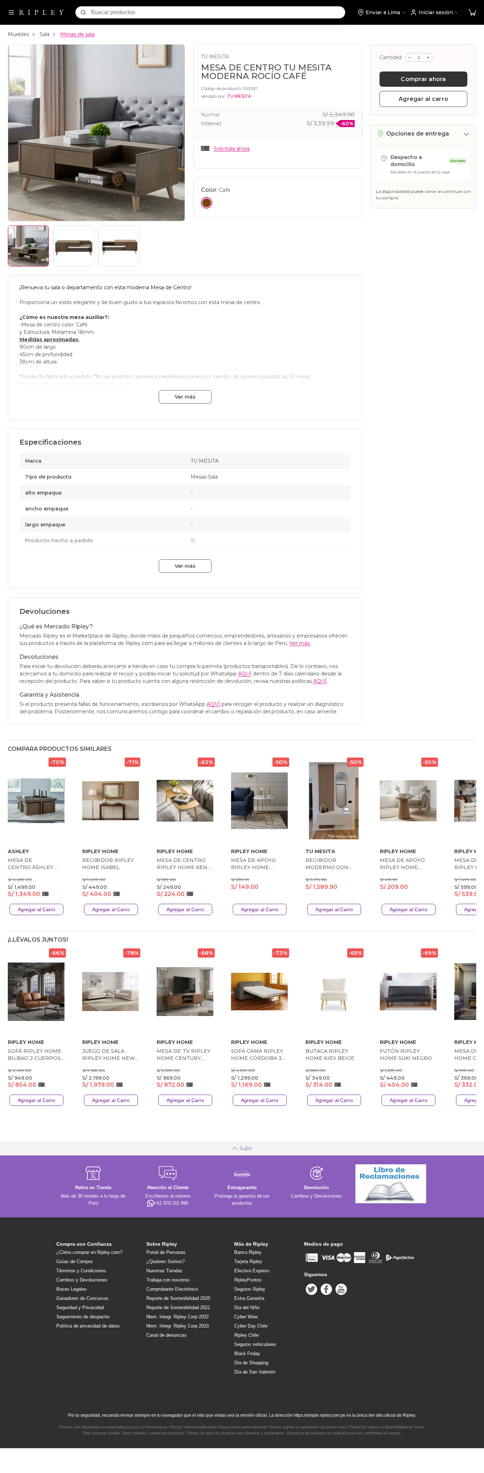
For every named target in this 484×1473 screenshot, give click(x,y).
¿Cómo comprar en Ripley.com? (89, 1252)
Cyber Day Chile (251, 1326)
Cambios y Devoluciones (81, 1280)
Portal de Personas (166, 1252)
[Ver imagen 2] (73, 246)
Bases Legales (71, 1289)
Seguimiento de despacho (82, 1316)
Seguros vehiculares (255, 1344)
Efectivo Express (252, 1270)
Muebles (18, 34)
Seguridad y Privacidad (80, 1307)
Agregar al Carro (36, 909)
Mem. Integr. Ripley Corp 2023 (177, 1326)
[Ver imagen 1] (28, 246)
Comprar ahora (423, 79)
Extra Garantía (249, 1298)
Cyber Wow (246, 1316)
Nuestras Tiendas (164, 1270)
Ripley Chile (246, 1335)
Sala (45, 34)
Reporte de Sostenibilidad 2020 (178, 1298)
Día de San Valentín (254, 1372)
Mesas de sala (77, 34)
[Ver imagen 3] (119, 246)
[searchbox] (218, 12)
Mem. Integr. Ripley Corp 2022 (177, 1316)
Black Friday (247, 1353)
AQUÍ (245, 673)
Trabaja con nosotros (168, 1280)
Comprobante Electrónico (172, 1289)
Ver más (185, 397)
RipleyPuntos (247, 1280)
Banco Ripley (247, 1252)
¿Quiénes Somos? (165, 1261)
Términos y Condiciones (81, 1270)
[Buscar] (83, 12)
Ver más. (300, 643)
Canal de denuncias (166, 1335)
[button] (472, 12)
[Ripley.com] (41, 12)
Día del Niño (246, 1307)
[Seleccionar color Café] (206, 203)
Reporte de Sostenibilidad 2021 (178, 1307)
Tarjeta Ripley (248, 1261)
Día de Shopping (251, 1362)
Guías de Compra (74, 1261)
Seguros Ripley (249, 1289)
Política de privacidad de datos (88, 1326)
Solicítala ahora (232, 148)
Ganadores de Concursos (82, 1298)
